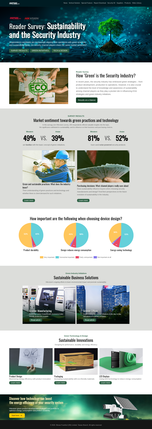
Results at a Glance (86, 100)
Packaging (58, 376)
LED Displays (104, 376)
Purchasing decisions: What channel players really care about (103, 185)
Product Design (15, 376)
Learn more (28, 200)
